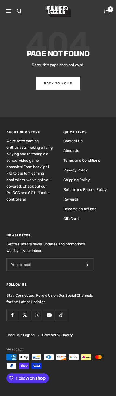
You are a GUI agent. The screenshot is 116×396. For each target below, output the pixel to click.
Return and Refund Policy (85, 189)
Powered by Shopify (57, 335)
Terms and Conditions (81, 160)
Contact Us (73, 141)
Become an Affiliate (80, 209)
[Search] (19, 11)
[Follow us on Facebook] (12, 315)
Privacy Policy (75, 170)
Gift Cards (71, 218)
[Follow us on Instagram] (37, 315)
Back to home (58, 83)
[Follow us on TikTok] (61, 315)
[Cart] (107, 11)
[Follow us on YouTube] (49, 315)
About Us (71, 150)
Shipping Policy (76, 180)
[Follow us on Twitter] (25, 315)
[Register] (86, 265)
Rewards (71, 199)
